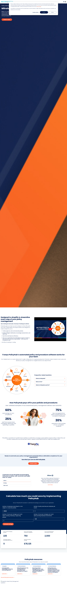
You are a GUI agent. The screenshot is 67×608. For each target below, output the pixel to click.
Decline (52, 12)
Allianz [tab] (4, 479)
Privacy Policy (39, 6)
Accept (44, 12)
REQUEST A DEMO (7, 19)
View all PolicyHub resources (7, 576)
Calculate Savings (8, 523)
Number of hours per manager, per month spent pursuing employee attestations (44, 513)
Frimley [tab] (5, 481)
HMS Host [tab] (5, 484)
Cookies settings (36, 12)
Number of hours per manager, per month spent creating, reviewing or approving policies (12, 514)
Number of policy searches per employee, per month (44, 506)
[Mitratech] (7, 2)
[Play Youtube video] (50, 329)
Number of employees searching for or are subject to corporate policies (13, 506)
